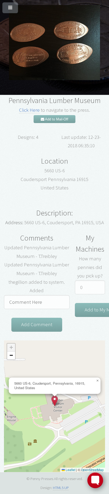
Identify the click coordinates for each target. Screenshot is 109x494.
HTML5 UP (61, 487)
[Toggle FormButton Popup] (95, 480)
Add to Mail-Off (56, 119)
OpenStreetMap (92, 469)
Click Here (29, 110)
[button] (54, 400)
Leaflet (70, 469)
